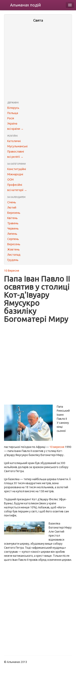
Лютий (11, 207)
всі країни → (15, 128)
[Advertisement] (38, 62)
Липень (12, 233)
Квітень (12, 218)
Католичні (14, 141)
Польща (12, 113)
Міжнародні (15, 174)
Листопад (13, 254)
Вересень (13, 244)
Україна (12, 123)
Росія (10, 118)
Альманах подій (25, 5)
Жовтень (13, 249)
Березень (13, 212)
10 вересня (56, 447)
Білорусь (13, 107)
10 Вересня (11, 270)
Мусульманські (17, 146)
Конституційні (16, 169)
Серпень (13, 239)
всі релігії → (15, 156)
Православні (15, 151)
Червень (13, 228)
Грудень (12, 260)
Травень (12, 223)
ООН (10, 179)
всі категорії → (17, 190)
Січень (11, 202)
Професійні (14, 184)
